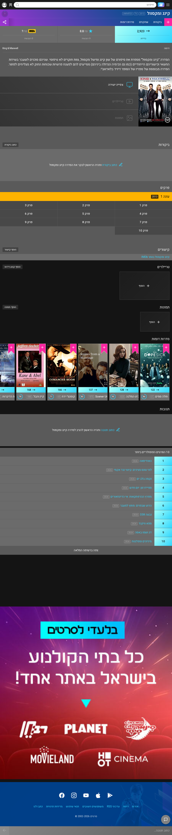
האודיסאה (146, 461)
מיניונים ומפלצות (142, 541)
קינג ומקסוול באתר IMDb (155, 257)
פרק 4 (143, 214)
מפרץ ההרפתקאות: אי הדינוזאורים (131, 497)
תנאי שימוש (72, 806)
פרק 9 (28, 222)
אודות (135, 806)
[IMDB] (31, 31)
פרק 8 (86, 222)
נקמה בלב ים (144, 479)
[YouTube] (86, 795)
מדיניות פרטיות (54, 806)
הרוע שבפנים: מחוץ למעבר (136, 505)
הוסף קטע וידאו (12, 267)
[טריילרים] (69, 95)
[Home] (160, 5)
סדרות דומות (127, 22)
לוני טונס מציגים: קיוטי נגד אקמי (133, 470)
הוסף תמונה (10, 307)
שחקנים (143, 22)
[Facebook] (62, 795)
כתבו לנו (38, 806)
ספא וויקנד (145, 523)
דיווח (126, 806)
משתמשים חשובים (92, 806)
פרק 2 (86, 205)
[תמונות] (69, 112)
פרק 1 (143, 205)
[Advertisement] (86, 132)
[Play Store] (110, 795)
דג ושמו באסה (143, 532)
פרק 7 (143, 222)
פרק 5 (86, 214)
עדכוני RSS (113, 806)
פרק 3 (28, 205)
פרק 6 (28, 214)
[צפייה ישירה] (69, 79)
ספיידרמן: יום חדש (141, 488)
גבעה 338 (146, 514)
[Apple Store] (98, 795)
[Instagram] (74, 795)
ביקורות (157, 22)
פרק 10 (143, 230)
